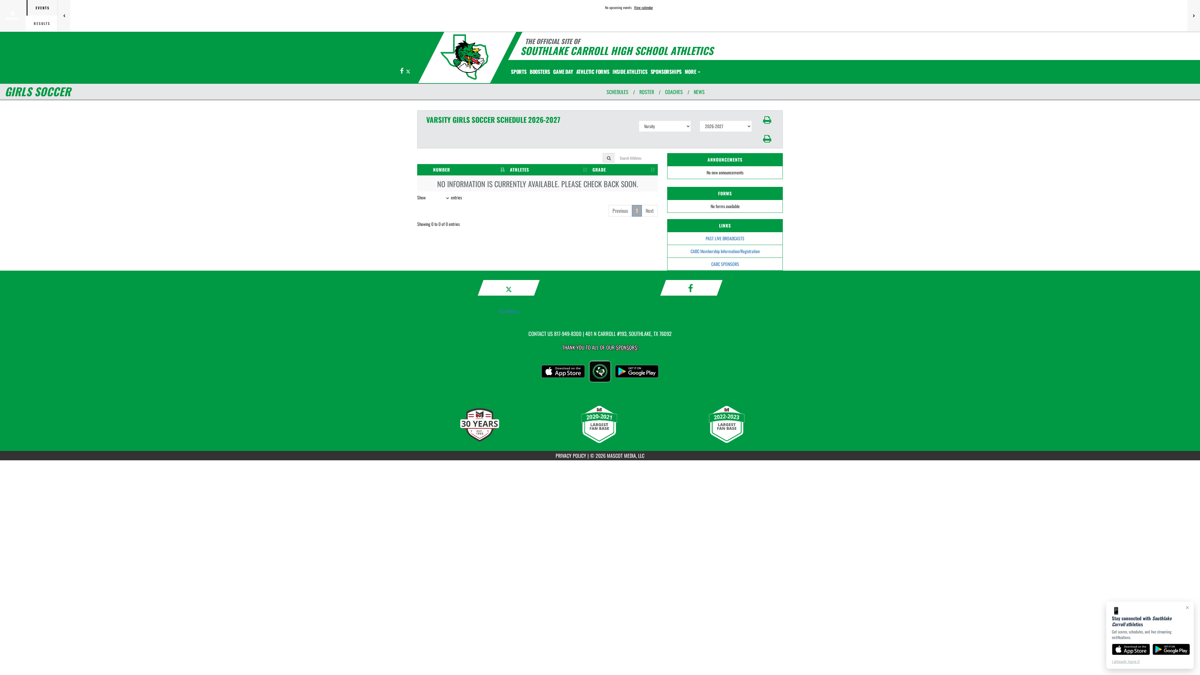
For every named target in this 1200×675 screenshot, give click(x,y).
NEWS (699, 92)
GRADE (599, 169)
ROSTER (646, 92)
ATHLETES (519, 169)
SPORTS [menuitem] (519, 71)
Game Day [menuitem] (563, 71)
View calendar (643, 7)
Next (650, 210)
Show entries (439, 197)
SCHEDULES (617, 92)
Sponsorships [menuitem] (666, 71)
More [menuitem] (691, 71)
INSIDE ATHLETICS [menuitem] (630, 71)
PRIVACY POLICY (571, 455)
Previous (620, 210)
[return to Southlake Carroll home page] (464, 57)
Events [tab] (43, 7)
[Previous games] (64, 15)
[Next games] (1194, 15)
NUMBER (441, 169)
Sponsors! (627, 347)
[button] (767, 120)
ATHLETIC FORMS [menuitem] (592, 71)
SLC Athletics (508, 311)
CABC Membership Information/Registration (725, 251)
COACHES (674, 92)
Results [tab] (42, 23)
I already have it (1126, 661)
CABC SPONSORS (725, 264)
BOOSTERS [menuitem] (540, 71)
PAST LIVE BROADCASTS (725, 238)
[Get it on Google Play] (1171, 649)
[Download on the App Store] (1131, 649)
